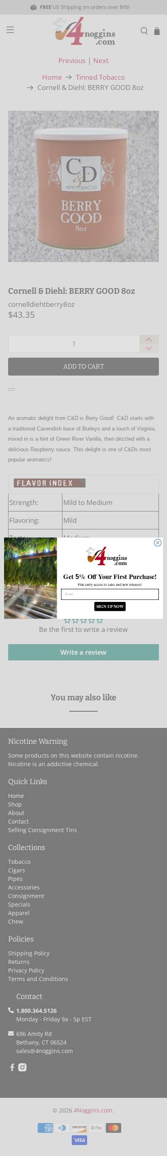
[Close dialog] (157, 542)
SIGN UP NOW (110, 606)
